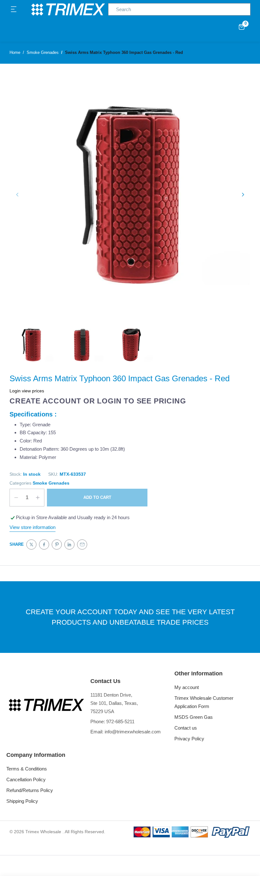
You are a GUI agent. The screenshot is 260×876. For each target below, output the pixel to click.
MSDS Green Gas (193, 717)
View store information (32, 527)
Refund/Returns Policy (29, 790)
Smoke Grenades (51, 483)
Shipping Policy (22, 801)
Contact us (185, 728)
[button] (14, 9)
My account (186, 687)
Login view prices (27, 390)
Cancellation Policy (26, 779)
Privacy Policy (189, 738)
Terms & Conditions (26, 768)
